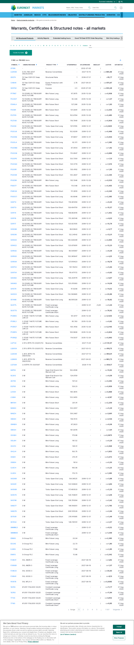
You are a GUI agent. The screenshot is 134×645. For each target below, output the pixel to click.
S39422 (14, 245)
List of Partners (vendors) (68, 634)
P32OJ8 (14, 131)
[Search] (89, 7)
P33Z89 (14, 180)
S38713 (13, 207)
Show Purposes (119, 638)
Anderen (85, 45)
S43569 (14, 489)
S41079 (13, 289)
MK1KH (13, 403)
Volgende (116, 610)
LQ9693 (14, 359)
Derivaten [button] (111, 15)
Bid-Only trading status (115, 38)
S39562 (14, 251)
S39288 (14, 229)
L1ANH (13, 397)
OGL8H (13, 441)
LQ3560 (14, 72)
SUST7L (14, 305)
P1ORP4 (14, 332)
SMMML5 (14, 527)
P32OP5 (14, 159)
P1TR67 (13, 93)
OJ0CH (13, 468)
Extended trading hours (62, 38)
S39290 (14, 235)
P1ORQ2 (14, 338)
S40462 (14, 278)
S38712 (13, 202)
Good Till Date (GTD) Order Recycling (88, 38)
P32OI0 (13, 126)
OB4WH (14, 424)
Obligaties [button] (72, 15)
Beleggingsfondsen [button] (57, 15)
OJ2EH (13, 473)
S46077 (14, 506)
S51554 (13, 522)
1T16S (13, 603)
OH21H (13, 446)
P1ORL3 (14, 321)
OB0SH (13, 419)
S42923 (14, 294)
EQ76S (13, 386)
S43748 (14, 500)
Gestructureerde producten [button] (92, 15)
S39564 (14, 262)
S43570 (14, 495)
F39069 (14, 565)
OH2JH (13, 451)
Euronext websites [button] (106, 2)
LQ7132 (13, 343)
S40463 (14, 283)
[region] (67, 632)
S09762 (14, 88)
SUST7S (14, 310)
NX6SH (13, 408)
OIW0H (13, 462)
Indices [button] (37, 15)
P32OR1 (14, 169)
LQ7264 (14, 365)
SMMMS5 (14, 533)
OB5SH (13, 430)
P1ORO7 (14, 327)
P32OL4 (14, 142)
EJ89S (13, 549)
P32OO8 (14, 153)
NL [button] (121, 2)
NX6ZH (13, 413)
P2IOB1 (13, 110)
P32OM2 (14, 148)
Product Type (51, 64)
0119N (13, 68)
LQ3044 (14, 354)
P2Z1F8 (13, 115)
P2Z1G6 (14, 121)
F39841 (13, 576)
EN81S (13, 555)
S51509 (13, 517)
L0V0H (13, 392)
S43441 (13, 484)
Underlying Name (29, 64)
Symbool (14, 64)
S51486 (13, 300)
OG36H (13, 435)
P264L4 (14, 104)
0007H (13, 77)
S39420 (14, 240)
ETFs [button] (44, 15)
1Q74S (13, 587)
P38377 (14, 186)
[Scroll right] (122, 15)
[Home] (27, 8)
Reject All (119, 632)
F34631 (13, 560)
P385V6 (14, 191)
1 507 (107, 610)
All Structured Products (24, 38)
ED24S (13, 544)
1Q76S (13, 593)
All (90, 45)
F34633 (14, 571)
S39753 (14, 267)
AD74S (13, 381)
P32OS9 (14, 175)
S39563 (14, 256)
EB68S (13, 538)
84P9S (13, 370)
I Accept (119, 626)
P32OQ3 (14, 164)
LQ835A (14, 348)
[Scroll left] (12, 15)
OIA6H (13, 457)
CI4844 (13, 83)
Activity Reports (43, 38)
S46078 (14, 511)
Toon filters (18, 53)
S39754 (14, 273)
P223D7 (14, 99)
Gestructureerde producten (25, 20)
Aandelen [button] (28, 15)
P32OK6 (14, 137)
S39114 (13, 213)
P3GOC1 (14, 197)
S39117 (13, 224)
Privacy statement (33, 641)
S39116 (13, 218)
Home (13, 20)
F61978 (13, 582)
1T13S (13, 598)
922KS (13, 376)
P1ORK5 (14, 316)
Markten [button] (18, 15)
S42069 (14, 479)
